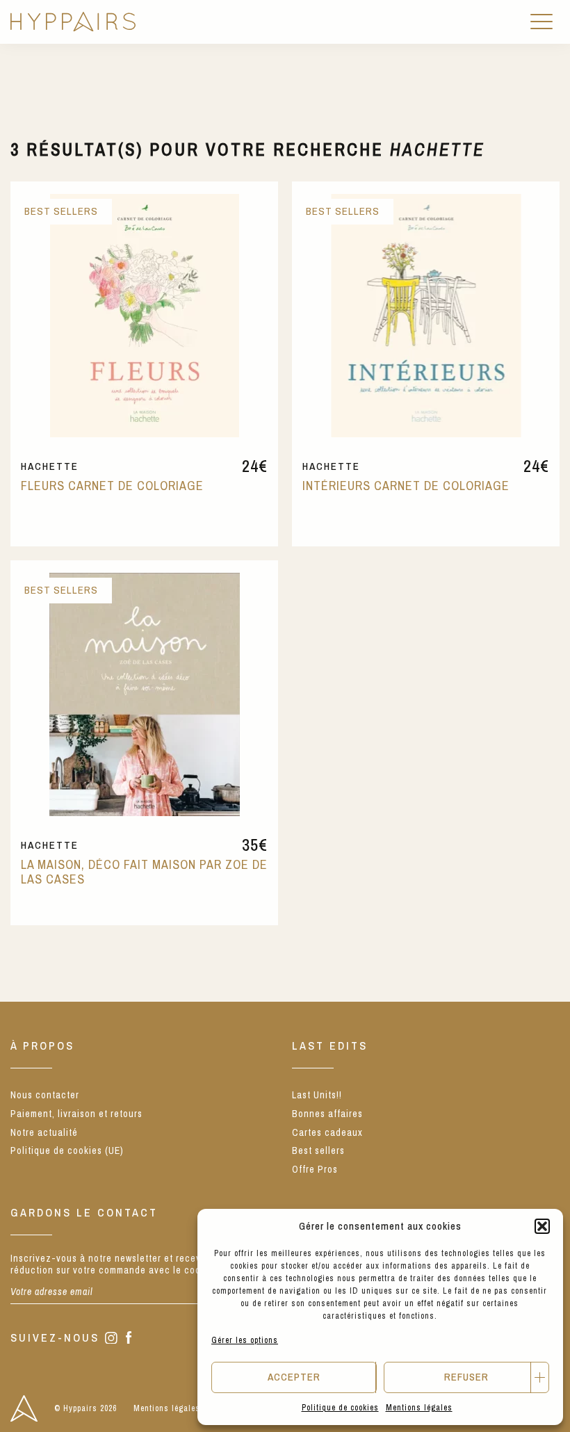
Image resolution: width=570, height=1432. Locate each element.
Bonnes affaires (327, 1113)
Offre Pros (315, 1169)
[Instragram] (111, 1339)
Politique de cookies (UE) (67, 1150)
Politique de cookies (340, 1407)
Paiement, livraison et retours (76, 1113)
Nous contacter (44, 1095)
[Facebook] (129, 1338)
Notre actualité (44, 1132)
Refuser (466, 1376)
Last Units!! (317, 1095)
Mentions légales (419, 1407)
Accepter (294, 1376)
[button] (542, 1226)
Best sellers (318, 1150)
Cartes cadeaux (327, 1132)
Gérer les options (244, 1340)
